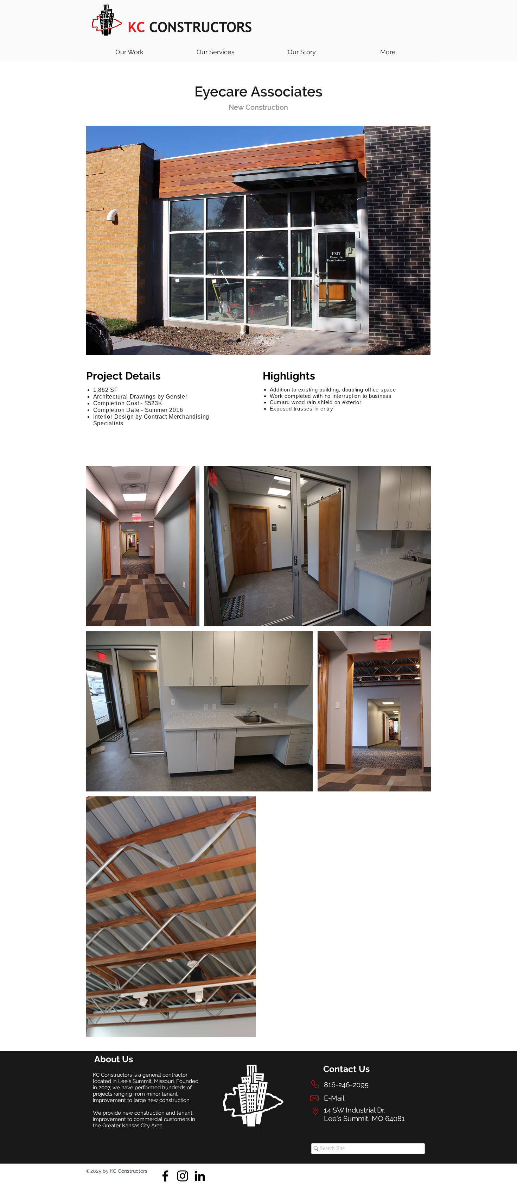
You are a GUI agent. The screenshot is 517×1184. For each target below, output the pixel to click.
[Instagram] (182, 1176)
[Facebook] (165, 1176)
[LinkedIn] (199, 1176)
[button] (215, 52)
